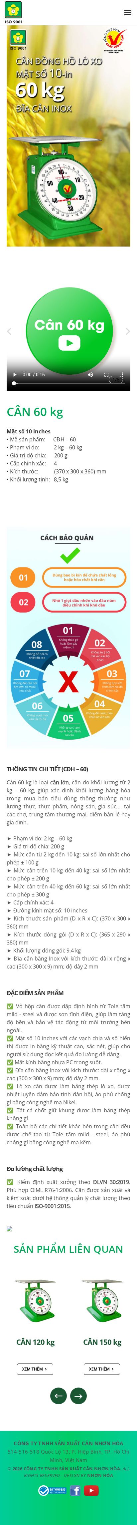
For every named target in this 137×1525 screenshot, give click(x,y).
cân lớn (59, 782)
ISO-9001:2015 (52, 1206)
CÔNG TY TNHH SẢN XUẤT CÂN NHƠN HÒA (13, 13)
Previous (58, 1396)
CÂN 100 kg (102, 1342)
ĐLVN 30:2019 (111, 1182)
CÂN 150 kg (35, 1342)
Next (78, 1396)
